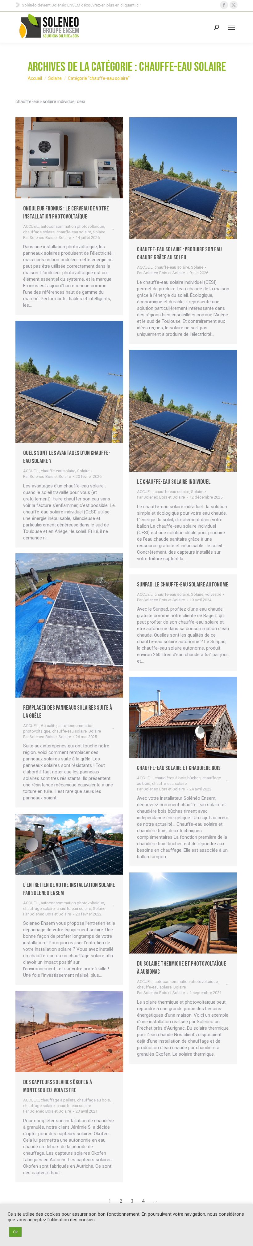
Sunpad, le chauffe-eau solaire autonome (182, 584)
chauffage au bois (93, 1100)
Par (47, 237)
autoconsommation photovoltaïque (72, 226)
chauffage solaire (39, 232)
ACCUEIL (31, 226)
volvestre (213, 594)
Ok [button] (15, 1232)
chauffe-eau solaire (73, 232)
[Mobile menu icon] (231, 27)
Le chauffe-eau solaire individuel (174, 482)
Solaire (99, 232)
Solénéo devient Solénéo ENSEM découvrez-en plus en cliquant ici (80, 5)
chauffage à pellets (58, 1100)
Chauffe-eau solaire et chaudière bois (179, 768)
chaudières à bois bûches (178, 778)
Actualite (48, 725)
